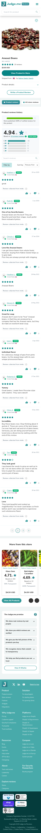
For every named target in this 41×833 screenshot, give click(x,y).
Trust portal (5, 726)
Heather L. (11, 274)
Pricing (4, 716)
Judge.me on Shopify (29, 716)
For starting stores (28, 697)
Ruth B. (10, 201)
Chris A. (10, 410)
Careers (4, 776)
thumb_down (35, 193)
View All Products (11, 600)
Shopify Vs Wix (27, 735)
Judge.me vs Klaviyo (29, 754)
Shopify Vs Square (28, 731)
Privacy (13, 827)
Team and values (7, 769)
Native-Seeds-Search (25, 78)
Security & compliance (9, 723)
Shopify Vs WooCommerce (27, 724)
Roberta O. (11, 376)
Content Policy (8, 829)
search (36, 12)
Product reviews (7, 694)
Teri (8, 452)
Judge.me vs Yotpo (28, 747)
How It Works (20, 668)
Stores (4, 785)
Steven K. (11, 303)
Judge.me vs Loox (28, 744)
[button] (31, 600)
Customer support (7, 720)
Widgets (4, 704)
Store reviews (6, 697)
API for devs (6, 757)
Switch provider (27, 757)
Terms (7, 827)
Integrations (5, 707)
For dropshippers (27, 694)
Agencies (5, 750)
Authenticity (21, 827)
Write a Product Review (20, 92)
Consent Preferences (31, 829)
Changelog (5, 760)
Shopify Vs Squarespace (30, 728)
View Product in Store (20, 73)
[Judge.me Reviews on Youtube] (23, 684)
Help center (5, 754)
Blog (3, 744)
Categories (5, 788)
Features (4, 701)
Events (4, 747)
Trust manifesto (7, 729)
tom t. (9, 341)
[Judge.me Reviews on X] (13, 684)
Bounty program (27, 772)
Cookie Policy (18, 829)
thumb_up (26, 193)
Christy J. (10, 236)
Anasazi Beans (10, 58)
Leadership (5, 773)
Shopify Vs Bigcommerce (30, 720)
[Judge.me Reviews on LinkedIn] (18, 684)
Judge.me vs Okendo (29, 750)
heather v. (11, 172)
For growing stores (28, 701)
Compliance (30, 827)
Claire (9, 490)
